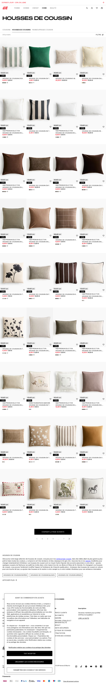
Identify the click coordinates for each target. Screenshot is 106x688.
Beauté (53, 8)
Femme (17, 8)
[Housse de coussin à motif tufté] (66, 57)
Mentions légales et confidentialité (62, 621)
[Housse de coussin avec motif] (93, 488)
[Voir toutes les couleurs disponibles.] (84, 83)
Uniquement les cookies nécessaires (29, 662)
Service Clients (60, 612)
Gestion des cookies (62, 636)
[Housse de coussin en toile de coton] (39, 57)
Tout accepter (29, 653)
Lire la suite (83, 618)
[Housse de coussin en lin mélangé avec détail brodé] (66, 382)
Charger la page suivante (53, 532)
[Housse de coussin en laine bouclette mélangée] (13, 436)
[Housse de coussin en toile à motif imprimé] (39, 382)
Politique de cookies (62, 630)
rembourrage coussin (63, 559)
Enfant (36, 8)
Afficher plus (8, 580)
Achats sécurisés (61, 628)
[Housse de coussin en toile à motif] (66, 436)
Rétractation (59, 633)
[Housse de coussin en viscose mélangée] (66, 218)
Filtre (98, 35)
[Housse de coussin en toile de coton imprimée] (13, 488)
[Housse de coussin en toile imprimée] (13, 273)
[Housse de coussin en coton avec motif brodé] (39, 488)
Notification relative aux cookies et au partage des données (29, 647)
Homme (26, 8)
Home (44, 8)
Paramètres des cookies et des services (29, 670)
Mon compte (58, 615)
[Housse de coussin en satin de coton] (66, 273)
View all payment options (71, 681)
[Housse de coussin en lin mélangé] (93, 57)
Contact (56, 625)
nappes (88, 561)
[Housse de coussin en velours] (93, 164)
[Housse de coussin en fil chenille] (39, 164)
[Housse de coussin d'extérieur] (13, 57)
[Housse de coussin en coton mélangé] (93, 109)
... (58, 539)
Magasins (57, 618)
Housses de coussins (55, 599)
